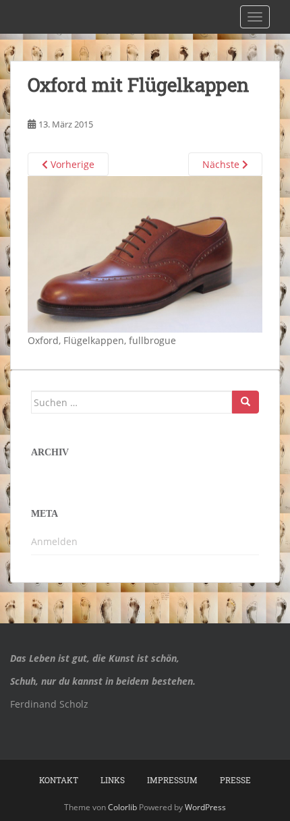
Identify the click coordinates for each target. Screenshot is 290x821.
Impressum (172, 779)
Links (112, 779)
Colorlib (122, 807)
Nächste (222, 164)
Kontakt (58, 779)
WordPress (205, 807)
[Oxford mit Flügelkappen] (145, 253)
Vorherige (71, 164)
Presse (235, 779)
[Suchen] (245, 402)
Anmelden (54, 541)
